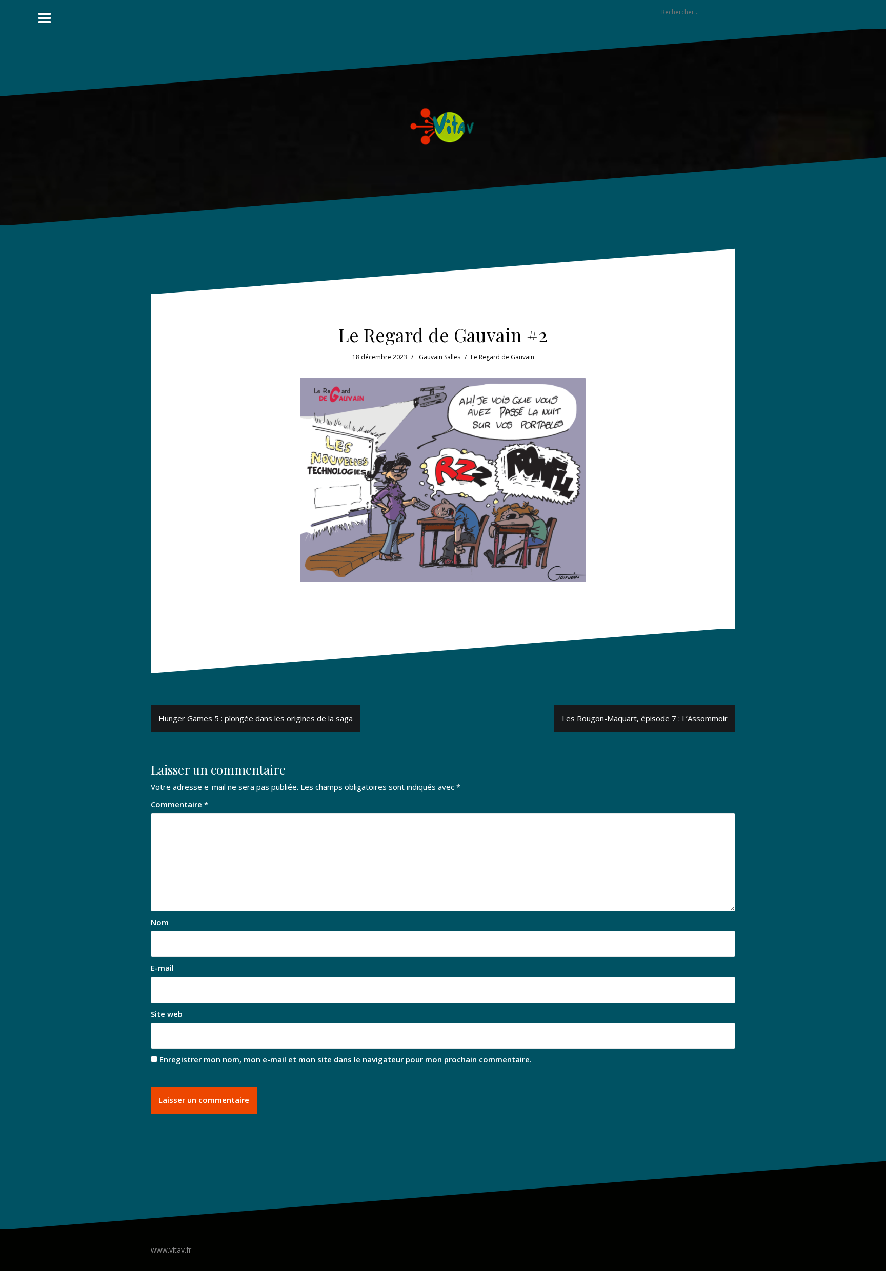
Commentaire (179, 804)
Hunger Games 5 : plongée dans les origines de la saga (255, 718)
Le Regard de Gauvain (502, 356)
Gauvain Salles (439, 356)
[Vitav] (443, 126)
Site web (167, 1014)
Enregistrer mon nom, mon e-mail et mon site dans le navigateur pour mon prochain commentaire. (345, 1059)
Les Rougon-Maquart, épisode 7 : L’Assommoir (645, 718)
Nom (160, 922)
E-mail (162, 968)
